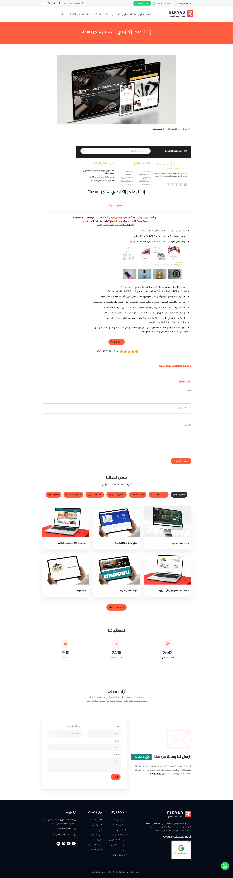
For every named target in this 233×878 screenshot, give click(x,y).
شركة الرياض (118, 218)
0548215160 (155, 774)
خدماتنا (117, 14)
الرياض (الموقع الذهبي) (177, 16)
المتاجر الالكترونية (116, 495)
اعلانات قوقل (122, 829)
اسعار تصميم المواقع (119, 824)
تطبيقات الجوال (95, 495)
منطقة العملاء (85, 14)
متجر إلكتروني (144, 218)
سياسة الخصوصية (95, 844)
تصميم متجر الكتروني (119, 844)
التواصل (72, 14)
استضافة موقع (130, 14)
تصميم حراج (53, 495)
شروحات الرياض (96, 834)
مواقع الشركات (137, 495)
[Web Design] (190, 13)
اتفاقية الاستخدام (95, 849)
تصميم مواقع (179, 495)
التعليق (188, 425)
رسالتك (117, 755)
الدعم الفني (97, 824)
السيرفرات (176, 322)
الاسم (189, 390)
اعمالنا (107, 14)
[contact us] (225, 866)
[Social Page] (59, 3)
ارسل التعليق (181, 461)
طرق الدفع (68, 3)
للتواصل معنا (116, 342)
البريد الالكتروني (184, 408)
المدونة (98, 14)
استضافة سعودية (120, 819)
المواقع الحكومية (158, 495)
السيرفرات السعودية (119, 834)
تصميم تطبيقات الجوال (118, 839)
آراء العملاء (79, 3)
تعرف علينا (97, 829)
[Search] (62, 14)
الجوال (117, 740)
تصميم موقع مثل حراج (118, 849)
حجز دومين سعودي (120, 854)
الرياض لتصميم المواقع (175, 816)
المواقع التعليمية (73, 495)
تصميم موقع (145, 14)
